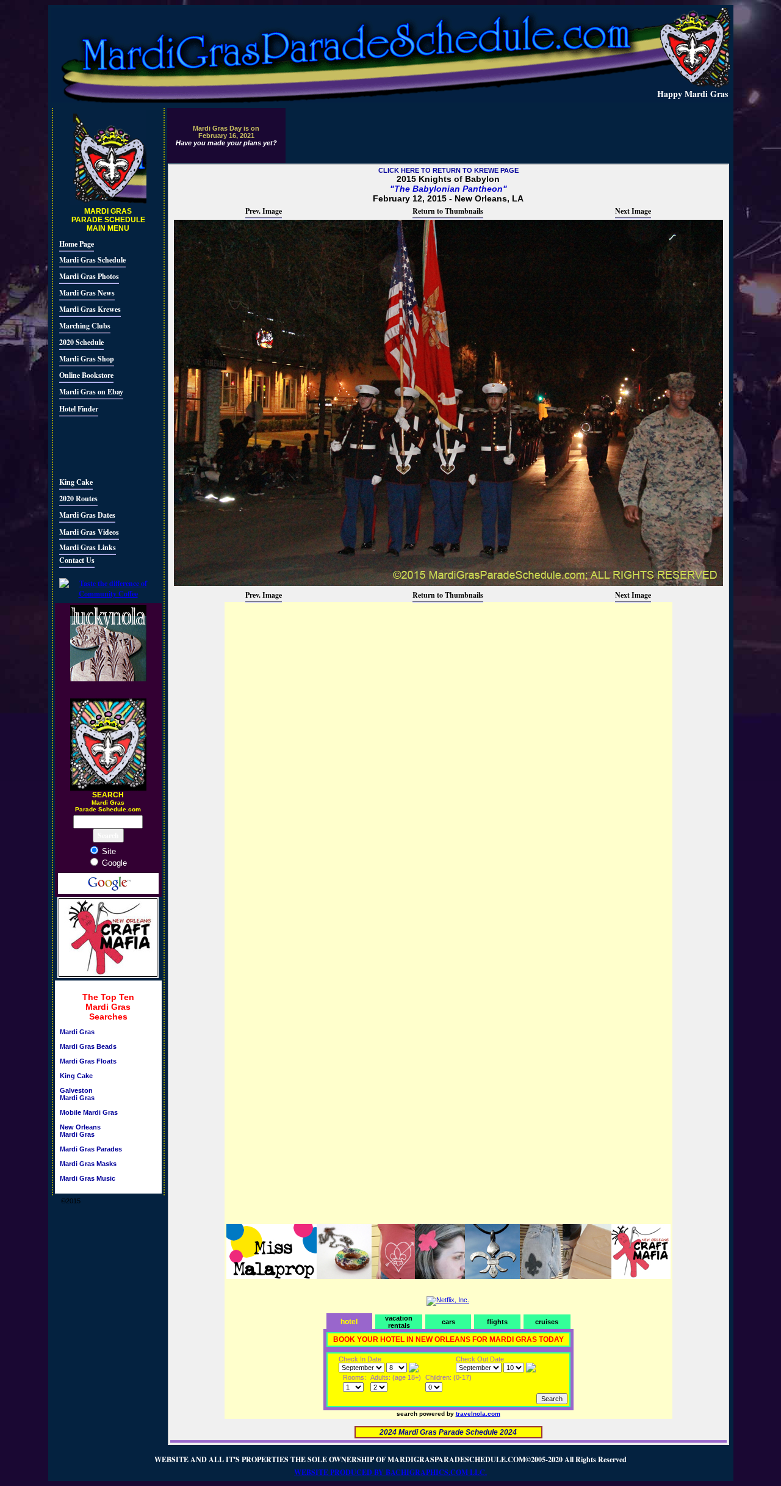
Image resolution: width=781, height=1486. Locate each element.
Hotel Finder (78, 409)
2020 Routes (78, 498)
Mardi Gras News (87, 293)
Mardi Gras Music (87, 1178)
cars (448, 1321)
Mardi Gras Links (87, 547)
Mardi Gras (77, 1031)
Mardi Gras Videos (89, 532)
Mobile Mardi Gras (89, 1112)
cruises (546, 1321)
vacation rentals (398, 1321)
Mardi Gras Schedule (92, 260)
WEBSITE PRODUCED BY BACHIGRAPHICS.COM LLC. (390, 1472)
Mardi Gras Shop (86, 358)
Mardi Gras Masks (88, 1163)
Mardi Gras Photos (89, 276)
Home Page (76, 244)
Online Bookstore (86, 375)
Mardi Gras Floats (88, 1061)
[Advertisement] (95, 445)
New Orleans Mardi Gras (80, 1130)
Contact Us (77, 560)
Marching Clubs (84, 326)
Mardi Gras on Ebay (91, 391)
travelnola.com (478, 1413)
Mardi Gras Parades (91, 1149)
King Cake (76, 482)
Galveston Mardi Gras (77, 1094)
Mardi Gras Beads (88, 1046)
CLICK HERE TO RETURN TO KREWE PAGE (448, 170)
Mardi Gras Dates (87, 515)
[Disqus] (448, 756)
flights (497, 1321)
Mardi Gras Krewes (90, 309)
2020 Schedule (81, 342)
